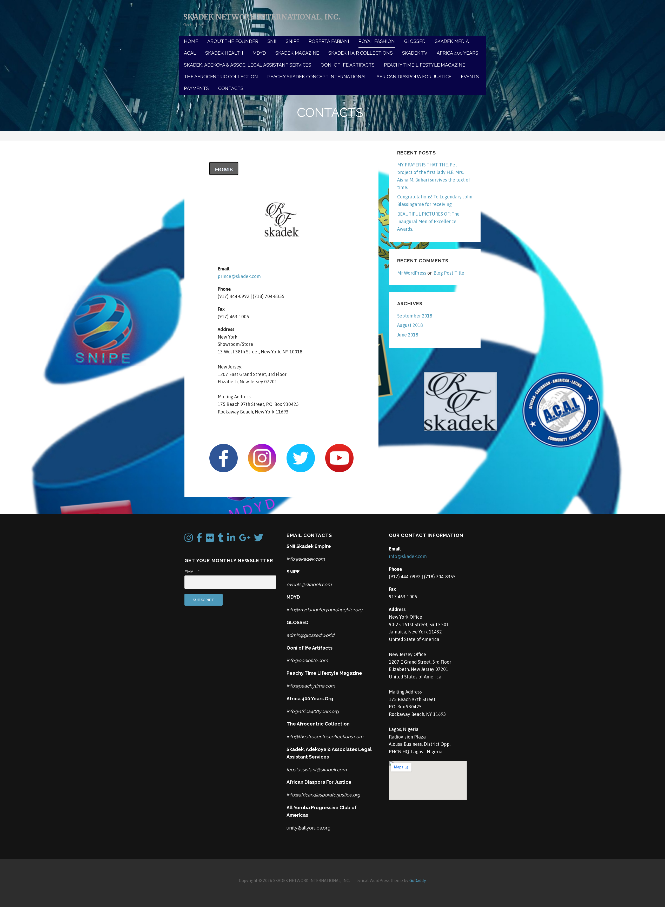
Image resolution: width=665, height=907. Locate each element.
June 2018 (407, 335)
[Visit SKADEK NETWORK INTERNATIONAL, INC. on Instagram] (188, 539)
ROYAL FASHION (376, 41)
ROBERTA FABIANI (329, 41)
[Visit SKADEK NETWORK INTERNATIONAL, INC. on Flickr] (210, 539)
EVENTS (470, 76)
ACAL (190, 53)
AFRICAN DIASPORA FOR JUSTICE (413, 76)
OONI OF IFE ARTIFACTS (348, 65)
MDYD (259, 53)
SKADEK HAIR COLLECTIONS (360, 53)
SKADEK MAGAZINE (297, 53)
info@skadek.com (408, 556)
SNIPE (292, 41)
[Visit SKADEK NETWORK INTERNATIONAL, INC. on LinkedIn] (231, 539)
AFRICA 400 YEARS (457, 53)
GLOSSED (414, 41)
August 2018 (410, 325)
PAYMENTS (196, 88)
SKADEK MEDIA (452, 41)
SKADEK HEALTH (224, 53)
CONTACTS (230, 88)
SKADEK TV (415, 53)
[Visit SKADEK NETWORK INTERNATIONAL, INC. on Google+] (245, 539)
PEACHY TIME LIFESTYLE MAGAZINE (424, 65)
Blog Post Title (449, 273)
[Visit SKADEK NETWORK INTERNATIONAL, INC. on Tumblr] (221, 539)
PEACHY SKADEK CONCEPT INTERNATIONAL (317, 76)
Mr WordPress (411, 273)
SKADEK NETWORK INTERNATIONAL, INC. (261, 17)
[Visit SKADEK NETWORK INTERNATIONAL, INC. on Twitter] (258, 539)
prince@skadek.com (239, 276)
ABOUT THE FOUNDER (232, 41)
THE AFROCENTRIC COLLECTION (221, 76)
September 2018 (414, 316)
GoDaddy (417, 880)
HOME (191, 41)
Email (192, 571)
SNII (272, 41)
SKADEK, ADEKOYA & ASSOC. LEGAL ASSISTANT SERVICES (247, 65)
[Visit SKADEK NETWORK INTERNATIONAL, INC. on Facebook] (199, 539)
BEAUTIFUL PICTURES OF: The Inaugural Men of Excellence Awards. (428, 221)
